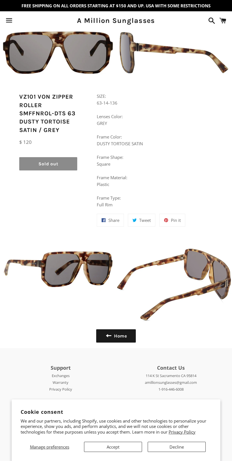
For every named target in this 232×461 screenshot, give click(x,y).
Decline (176, 447)
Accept (113, 447)
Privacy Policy (182, 432)
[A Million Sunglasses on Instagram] (29, 21)
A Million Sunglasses (116, 20)
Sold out (48, 163)
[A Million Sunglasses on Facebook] (19, 21)
